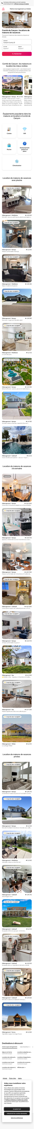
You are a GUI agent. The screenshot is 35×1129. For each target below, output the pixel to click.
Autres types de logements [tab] (9, 1047)
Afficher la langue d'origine (21, 4)
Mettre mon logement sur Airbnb (20, 9)
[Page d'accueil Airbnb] (3, 9)
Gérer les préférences (17, 1118)
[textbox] (9, 49)
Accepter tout (17, 1109)
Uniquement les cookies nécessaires (17, 1113)
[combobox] (16, 43)
